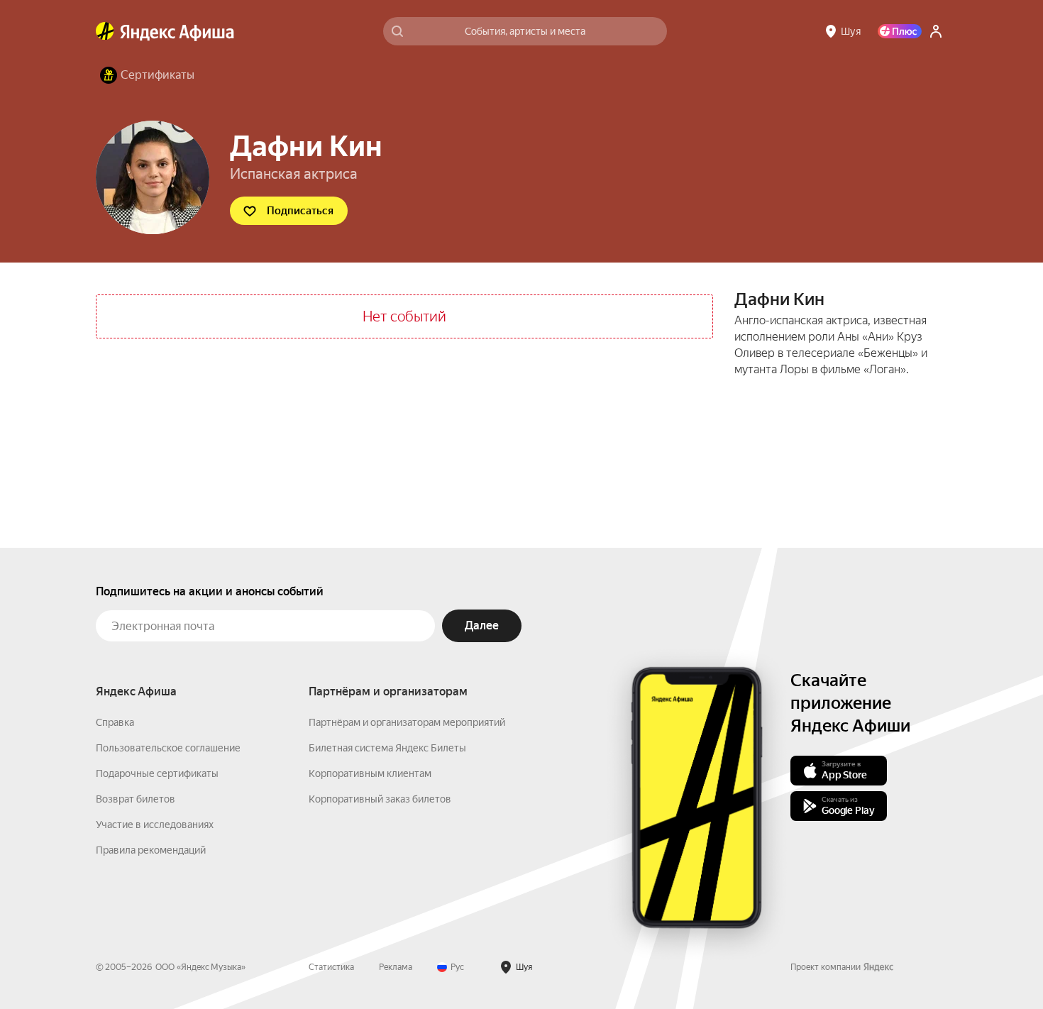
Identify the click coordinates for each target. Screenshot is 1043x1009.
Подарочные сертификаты (157, 773)
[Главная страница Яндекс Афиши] (105, 31)
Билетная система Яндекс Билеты (387, 748)
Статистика (331, 967)
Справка (115, 722)
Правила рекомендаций (151, 850)
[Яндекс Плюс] (900, 31)
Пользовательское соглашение (168, 748)
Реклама (395, 967)
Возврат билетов (135, 799)
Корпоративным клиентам (370, 773)
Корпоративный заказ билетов (380, 799)
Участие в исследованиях (155, 824)
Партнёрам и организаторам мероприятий (407, 722)
